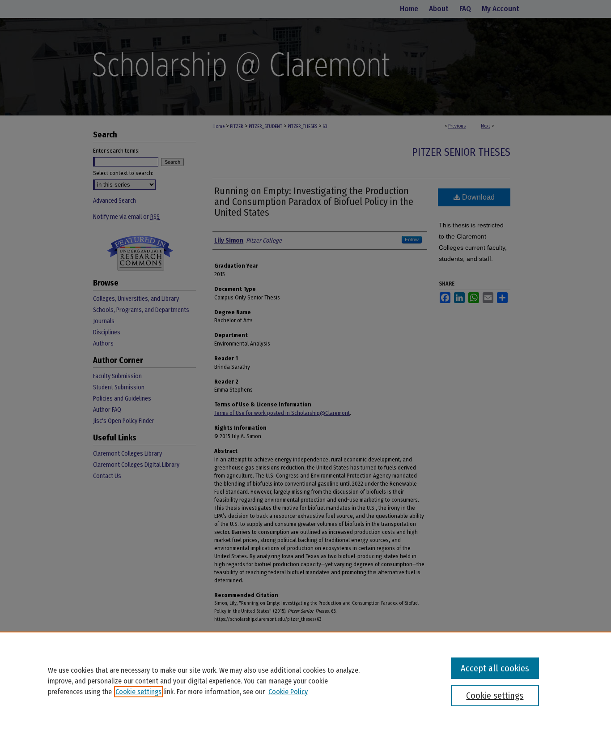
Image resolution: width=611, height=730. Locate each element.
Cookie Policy (288, 691)
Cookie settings (138, 691)
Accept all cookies (495, 668)
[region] (305, 681)
